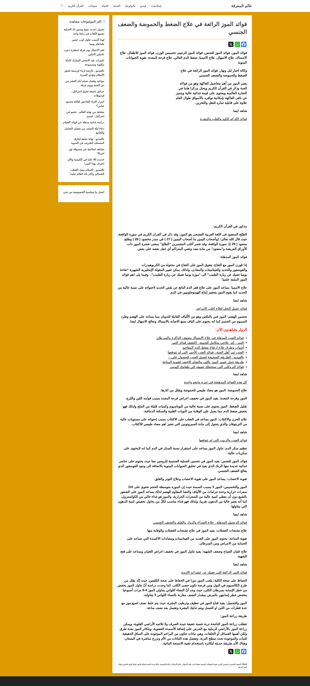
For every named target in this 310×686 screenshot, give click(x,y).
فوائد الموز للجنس (129, 664)
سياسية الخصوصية (83, 192)
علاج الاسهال (187, 664)
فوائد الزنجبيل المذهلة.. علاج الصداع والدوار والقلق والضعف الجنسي (200, 522)
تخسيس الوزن (223, 664)
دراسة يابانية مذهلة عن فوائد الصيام (83, 122)
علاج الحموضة (165, 664)
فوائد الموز (141, 664)
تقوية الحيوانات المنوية (209, 664)
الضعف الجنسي (235, 664)
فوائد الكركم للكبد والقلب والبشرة (223, 119)
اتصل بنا (99, 192)
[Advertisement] (144, 91)
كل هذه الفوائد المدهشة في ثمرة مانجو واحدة (215, 382)
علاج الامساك (176, 664)
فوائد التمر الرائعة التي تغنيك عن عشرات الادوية (214, 572)
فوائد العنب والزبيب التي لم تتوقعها (223, 440)
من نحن (67, 192)
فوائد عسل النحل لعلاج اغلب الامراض (221, 308)
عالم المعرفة (241, 6)
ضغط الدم (196, 664)
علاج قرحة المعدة (152, 664)
